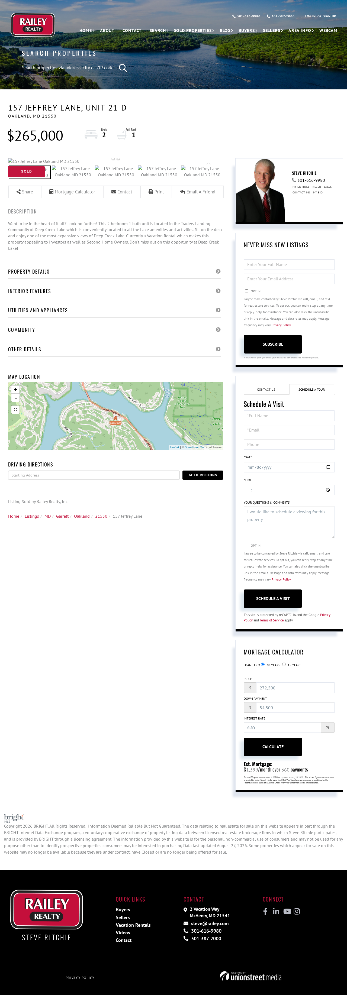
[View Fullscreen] (15, 410)
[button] (123, 68)
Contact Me (301, 192)
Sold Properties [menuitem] (193, 30)
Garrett (62, 516)
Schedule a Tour (311, 389)
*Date (248, 457)
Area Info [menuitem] (299, 30)
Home (13, 516)
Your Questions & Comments (267, 502)
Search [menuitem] (158, 30)
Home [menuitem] (85, 30)
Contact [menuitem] (132, 30)
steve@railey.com (209, 923)
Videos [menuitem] (123, 932)
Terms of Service (272, 620)
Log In (310, 16)
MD (47, 516)
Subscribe (273, 344)
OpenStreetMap (195, 447)
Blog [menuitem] (225, 30)
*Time (248, 480)
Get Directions (203, 475)
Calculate (273, 746)
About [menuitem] (107, 30)
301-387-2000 (282, 16)
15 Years (294, 665)
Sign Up (329, 16)
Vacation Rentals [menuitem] (133, 925)
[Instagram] (296, 911)
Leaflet (174, 447)
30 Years (273, 665)
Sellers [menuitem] (271, 30)
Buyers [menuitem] (247, 30)
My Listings (301, 187)
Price (248, 679)
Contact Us (266, 389)
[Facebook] (265, 911)
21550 (101, 516)
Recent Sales (322, 187)
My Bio (318, 192)
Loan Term (252, 665)
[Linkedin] (276, 911)
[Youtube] (286, 911)
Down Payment (255, 698)
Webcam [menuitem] (328, 30)
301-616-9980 (248, 16)
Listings (32, 516)
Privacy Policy (281, 325)
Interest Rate (254, 718)
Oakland (82, 516)
